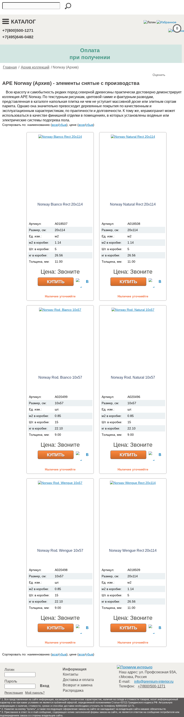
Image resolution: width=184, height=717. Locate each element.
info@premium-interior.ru (153, 681)
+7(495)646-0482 (17, 37)
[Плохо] (161, 67)
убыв (62, 125)
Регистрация (13, 692)
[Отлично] (174, 67)
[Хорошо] (170, 67)
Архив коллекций (35, 67)
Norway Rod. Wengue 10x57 (60, 550)
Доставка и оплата (78, 680)
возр (55, 125)
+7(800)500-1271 (17, 30)
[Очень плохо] (156, 67)
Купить (55, 281)
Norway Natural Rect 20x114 (133, 204)
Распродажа (73, 690)
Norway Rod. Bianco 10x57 (60, 377)
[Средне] (165, 67)
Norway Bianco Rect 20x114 (60, 204)
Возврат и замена (77, 685)
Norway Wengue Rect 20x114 (133, 550)
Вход (44, 686)
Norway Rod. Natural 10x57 (133, 377)
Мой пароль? (35, 692)
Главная (10, 67)
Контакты (70, 674)
